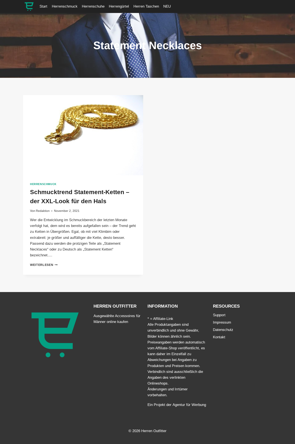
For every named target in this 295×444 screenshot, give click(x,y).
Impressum (222, 322)
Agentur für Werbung (189, 405)
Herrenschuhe (93, 6)
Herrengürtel (119, 6)
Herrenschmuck (65, 6)
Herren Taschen (146, 6)
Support (219, 315)
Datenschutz (223, 330)
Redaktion (43, 210)
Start (43, 6)
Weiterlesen (44, 265)
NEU (167, 6)
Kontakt (219, 337)
